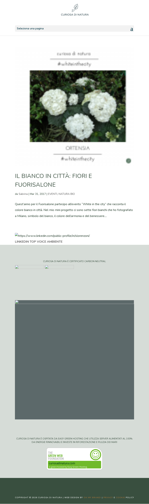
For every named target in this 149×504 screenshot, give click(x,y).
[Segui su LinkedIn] (86, 484)
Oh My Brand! (92, 497)
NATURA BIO (67, 194)
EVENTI (52, 194)
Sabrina (23, 194)
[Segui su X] (71, 484)
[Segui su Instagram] (78, 484)
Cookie (120, 497)
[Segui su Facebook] (63, 484)
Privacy (108, 497)
